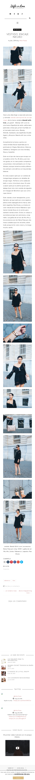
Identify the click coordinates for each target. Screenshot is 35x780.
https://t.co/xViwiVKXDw (22, 700)
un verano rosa (10, 591)
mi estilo (17, 29)
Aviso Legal (20, 768)
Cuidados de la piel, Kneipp (18, 671)
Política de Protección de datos (17, 770)
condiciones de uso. (22, 774)
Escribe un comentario (12, 586)
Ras (14, 580)
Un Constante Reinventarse (19, 678)
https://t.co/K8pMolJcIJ (17, 716)
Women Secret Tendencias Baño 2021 (20, 666)
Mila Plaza (23, 40)
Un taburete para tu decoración (16, 659)
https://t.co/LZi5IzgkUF (17, 718)
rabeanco (7, 580)
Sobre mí (10, 768)
